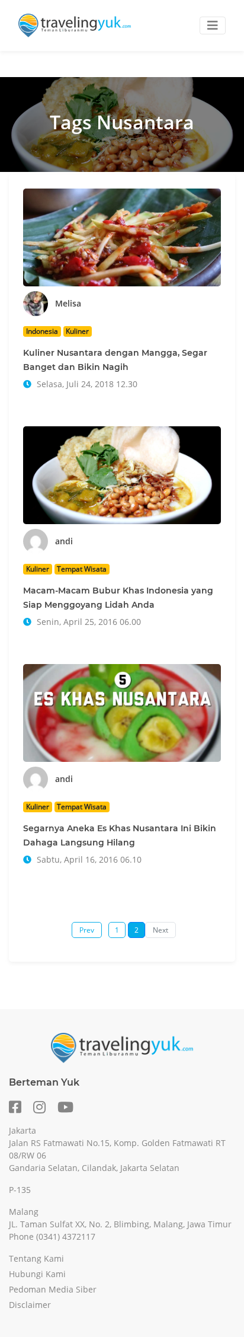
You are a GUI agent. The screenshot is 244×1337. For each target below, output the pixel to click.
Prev (86, 930)
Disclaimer (30, 1304)
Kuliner (77, 331)
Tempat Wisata (82, 569)
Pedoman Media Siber (53, 1289)
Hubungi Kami (37, 1273)
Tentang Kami (36, 1258)
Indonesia (42, 331)
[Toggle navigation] (213, 25)
